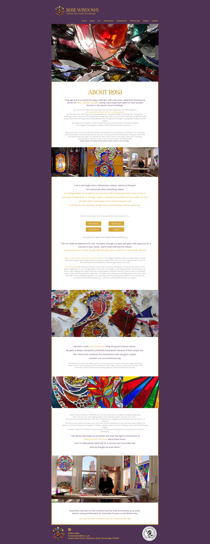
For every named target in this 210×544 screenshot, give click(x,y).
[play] (153, 26)
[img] (69, 162)
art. (126, 237)
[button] (92, 20)
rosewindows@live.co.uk (78, 536)
